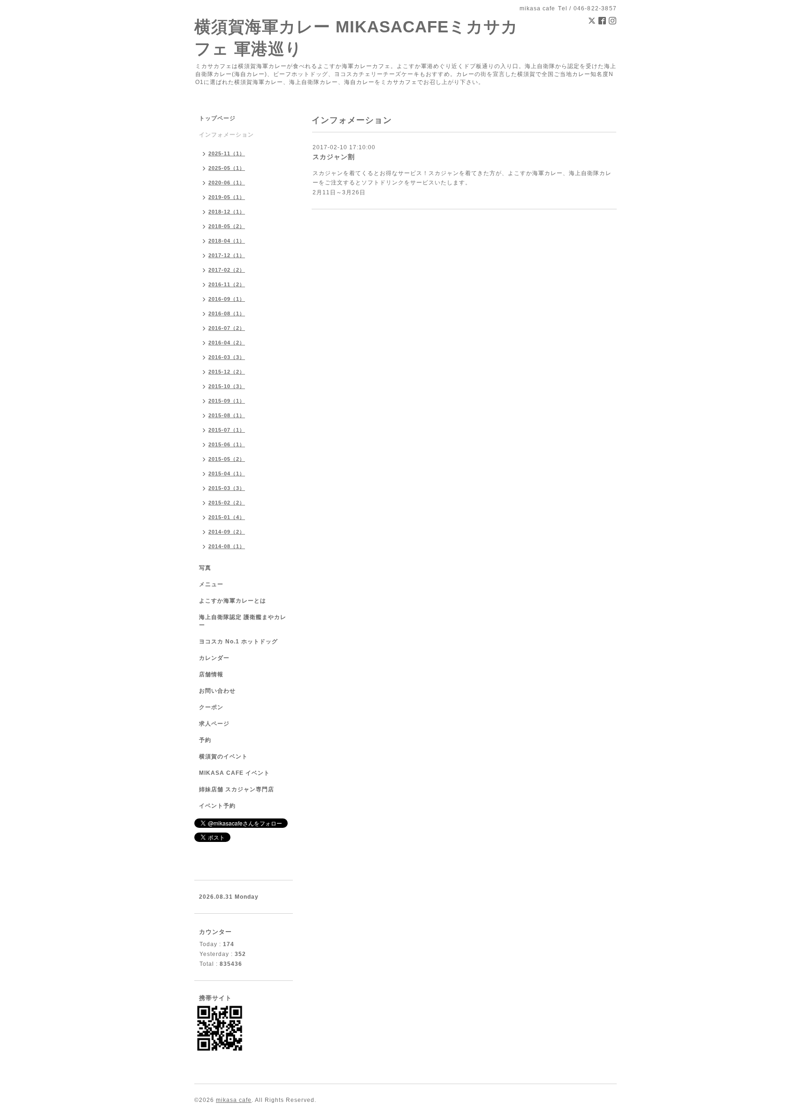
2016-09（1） (226, 299)
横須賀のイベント (223, 756)
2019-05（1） (226, 197)
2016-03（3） (226, 357)
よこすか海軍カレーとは (232, 600)
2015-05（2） (226, 459)
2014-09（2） (226, 532)
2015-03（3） (226, 488)
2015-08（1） (226, 415)
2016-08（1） (226, 313)
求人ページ (214, 723)
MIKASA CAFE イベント (234, 773)
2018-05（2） (226, 226)
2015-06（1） (226, 444)
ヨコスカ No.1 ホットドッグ (238, 641)
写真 (205, 568)
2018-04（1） (226, 241)
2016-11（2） (226, 284)
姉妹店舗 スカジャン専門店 (236, 789)
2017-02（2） (226, 270)
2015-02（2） (226, 502)
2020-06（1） (226, 182)
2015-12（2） (226, 372)
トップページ (217, 118)
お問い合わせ (217, 691)
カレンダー (214, 658)
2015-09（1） (226, 401)
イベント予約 (217, 806)
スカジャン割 (334, 157)
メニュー (211, 584)
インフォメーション (226, 134)
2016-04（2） (226, 342)
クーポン (211, 707)
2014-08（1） (226, 546)
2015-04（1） (226, 473)
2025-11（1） (226, 153)
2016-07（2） (226, 328)
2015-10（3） (226, 386)
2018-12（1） (226, 211)
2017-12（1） (226, 255)
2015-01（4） (226, 517)
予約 (205, 740)
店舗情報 (211, 674)
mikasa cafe (234, 1100)
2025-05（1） (226, 168)
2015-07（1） (226, 430)
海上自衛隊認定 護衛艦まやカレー (242, 621)
